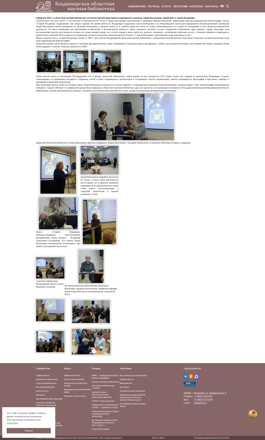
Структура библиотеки (46, 383)
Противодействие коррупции (49, 399)
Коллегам (196, 6)
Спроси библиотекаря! (74, 379)
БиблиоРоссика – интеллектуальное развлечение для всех (102, 394)
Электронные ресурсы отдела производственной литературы (105, 413)
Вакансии (40, 395)
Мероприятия (126, 383)
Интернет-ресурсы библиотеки (105, 382)
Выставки (124, 387)
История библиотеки (45, 387)
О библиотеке (137, 6)
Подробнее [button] (12, 423)
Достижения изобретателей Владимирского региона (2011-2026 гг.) (104, 422)
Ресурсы (153, 6)
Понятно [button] (29, 431)
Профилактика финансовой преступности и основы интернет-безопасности (132, 397)
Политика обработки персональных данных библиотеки (46, 405)
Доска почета (42, 391)
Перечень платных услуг (75, 396)
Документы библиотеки (47, 379)
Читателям (180, 6)
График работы (43, 375)
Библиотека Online (72, 375)
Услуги (166, 6)
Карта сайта (158, 438)
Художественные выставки (132, 391)
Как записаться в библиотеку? (134, 375)
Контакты (211, 6)
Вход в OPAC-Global (100, 429)
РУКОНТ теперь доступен (103, 401)
